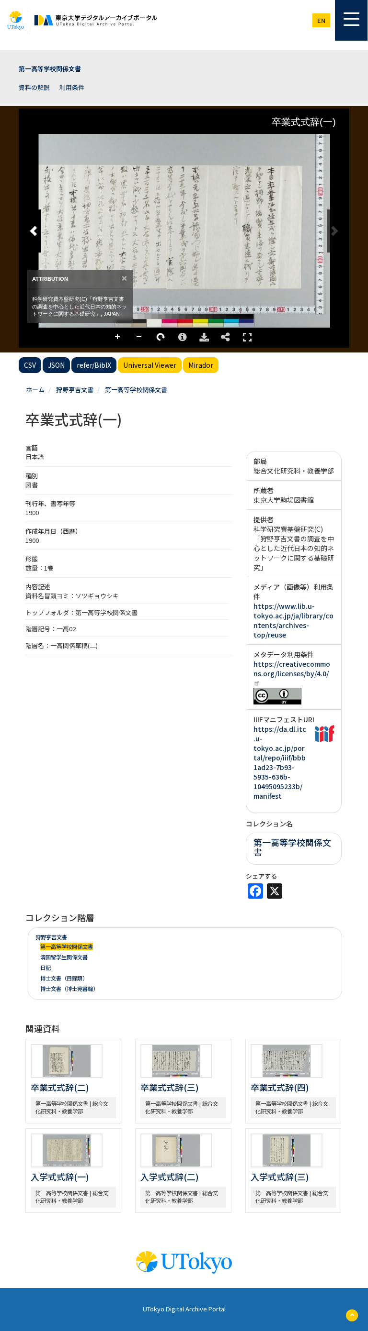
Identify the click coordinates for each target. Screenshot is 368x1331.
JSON (56, 365)
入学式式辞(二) (169, 1176)
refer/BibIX (94, 365)
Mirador (200, 365)
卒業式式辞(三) (169, 1087)
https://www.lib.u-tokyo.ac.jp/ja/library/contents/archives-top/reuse (293, 620)
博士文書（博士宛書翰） (69, 988)
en (321, 20)
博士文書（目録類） (64, 978)
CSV (30, 365)
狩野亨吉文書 (74, 389)
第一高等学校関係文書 (50, 68)
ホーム (35, 389)
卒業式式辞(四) (280, 1087)
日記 (45, 967)
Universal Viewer (149, 365)
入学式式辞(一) (60, 1176)
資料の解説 (34, 87)
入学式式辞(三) (280, 1176)
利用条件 (71, 87)
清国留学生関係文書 (64, 957)
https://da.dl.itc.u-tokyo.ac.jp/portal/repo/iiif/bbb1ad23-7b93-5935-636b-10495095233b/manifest (279, 762)
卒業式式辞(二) (60, 1087)
